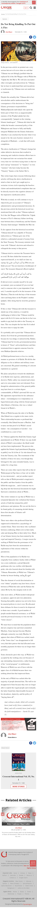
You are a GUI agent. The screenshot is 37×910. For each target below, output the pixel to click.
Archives (22, 873)
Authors (4, 875)
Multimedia (11, 894)
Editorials (28, 881)
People (19, 894)
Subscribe (13, 875)
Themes (27, 894)
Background (11, 888)
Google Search (23, 878)
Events (29, 891)
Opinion (4, 883)
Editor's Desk (29, 886)
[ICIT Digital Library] (34, 2)
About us (29, 875)
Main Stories (19, 881)
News (29, 873)
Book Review (18, 886)
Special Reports (27, 883)
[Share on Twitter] (34, 37)
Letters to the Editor (23, 888)
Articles (15, 891)
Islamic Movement (6, 886)
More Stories (18, 786)
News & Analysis (14, 883)
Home (15, 873)
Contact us (13, 878)
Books (22, 891)
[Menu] (34, 7)
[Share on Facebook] (30, 37)
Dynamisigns (27, 904)
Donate (21, 875)
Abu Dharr (18, 828)
